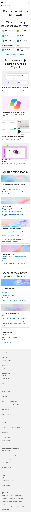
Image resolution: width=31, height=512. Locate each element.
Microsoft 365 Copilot (6, 440)
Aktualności (4, 482)
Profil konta (4, 375)
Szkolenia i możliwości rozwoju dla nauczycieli (11, 411)
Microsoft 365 (5, 365)
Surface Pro (4, 355)
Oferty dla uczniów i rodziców (8, 414)
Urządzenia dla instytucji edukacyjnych (9, 401)
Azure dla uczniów (5, 417)
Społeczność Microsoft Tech (7, 459)
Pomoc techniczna (6, 6)
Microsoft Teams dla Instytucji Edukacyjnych (11, 404)
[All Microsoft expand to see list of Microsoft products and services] (2, 2)
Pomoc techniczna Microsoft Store (9, 380)
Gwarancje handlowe (6, 391)
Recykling (4, 388)
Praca (3, 477)
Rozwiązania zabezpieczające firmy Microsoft (11, 427)
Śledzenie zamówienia (6, 386)
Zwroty (3, 383)
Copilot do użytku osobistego (8, 362)
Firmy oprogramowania (6, 467)
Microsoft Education (6, 398)
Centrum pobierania (6, 378)
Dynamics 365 (5, 432)
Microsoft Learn (5, 453)
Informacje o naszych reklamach (8, 506)
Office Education (5, 409)
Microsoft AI (4, 424)
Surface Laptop (5, 357)
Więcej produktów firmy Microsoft (15, 54)
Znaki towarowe (14, 504)
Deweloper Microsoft (6, 450)
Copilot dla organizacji (6, 360)
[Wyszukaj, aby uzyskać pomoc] (5, 2)
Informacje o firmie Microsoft (8, 480)
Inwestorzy (4, 488)
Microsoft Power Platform (7, 464)
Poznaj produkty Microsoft (7, 368)
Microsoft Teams (5, 443)
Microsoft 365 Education (7, 406)
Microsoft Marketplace (6, 462)
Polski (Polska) (7, 492)
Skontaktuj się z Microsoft (7, 501)
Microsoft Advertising (6, 437)
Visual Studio (4, 470)
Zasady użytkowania (6, 504)
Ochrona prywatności (6, 485)
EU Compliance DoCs (20, 506)
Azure (3, 429)
